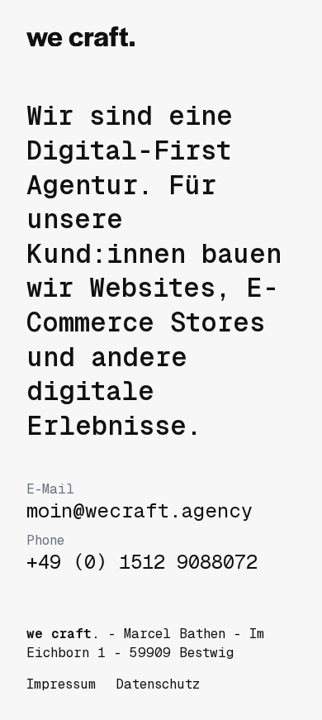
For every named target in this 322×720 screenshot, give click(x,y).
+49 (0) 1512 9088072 (142, 553)
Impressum (61, 684)
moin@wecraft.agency (139, 502)
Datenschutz (158, 684)
